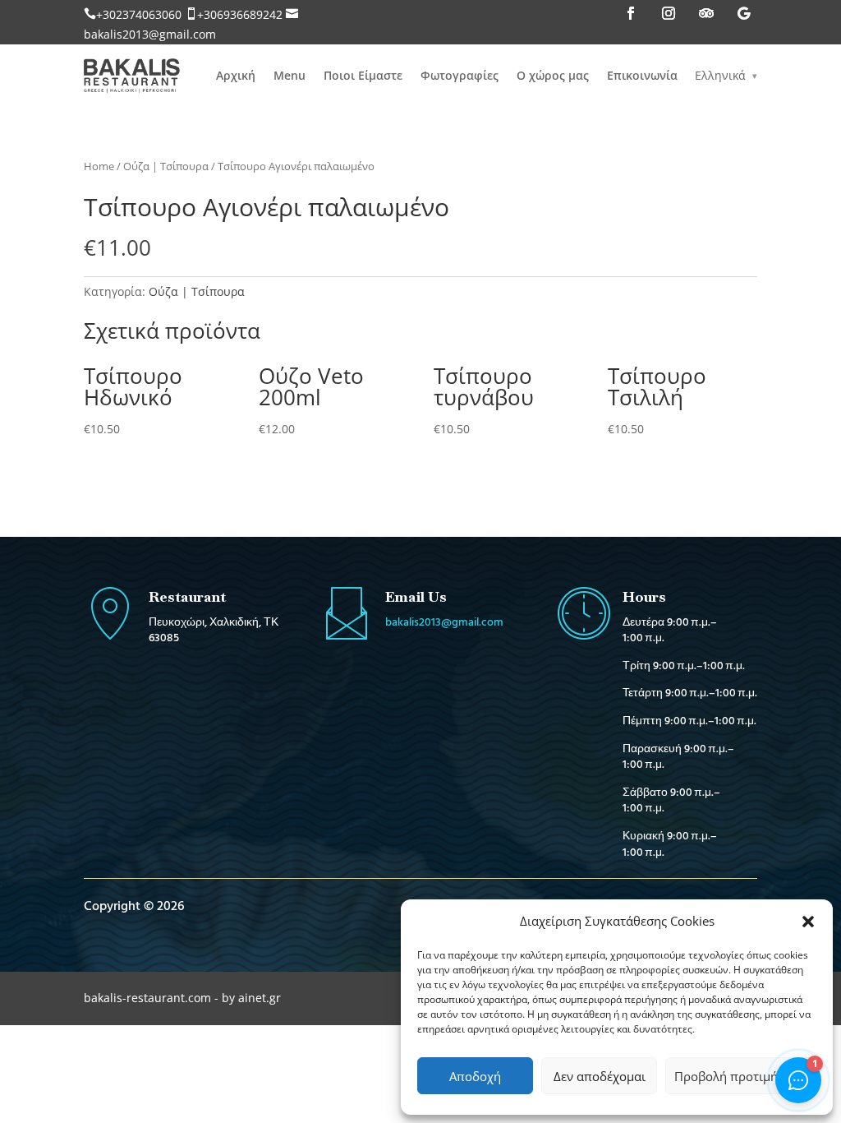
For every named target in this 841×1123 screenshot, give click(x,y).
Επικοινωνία (642, 75)
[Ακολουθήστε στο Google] (744, 13)
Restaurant (187, 596)
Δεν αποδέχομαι (600, 1076)
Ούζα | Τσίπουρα (166, 166)
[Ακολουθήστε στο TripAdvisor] (706, 13)
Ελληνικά (720, 75)
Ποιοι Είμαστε (363, 75)
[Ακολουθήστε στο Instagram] (668, 13)
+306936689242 (240, 14)
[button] (808, 921)
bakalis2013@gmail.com (150, 34)
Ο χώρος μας (553, 75)
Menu (289, 75)
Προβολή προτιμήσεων (740, 1076)
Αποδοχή (475, 1076)
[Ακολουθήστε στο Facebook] (631, 13)
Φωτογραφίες (459, 75)
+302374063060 (139, 14)
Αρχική (235, 75)
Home (99, 166)
